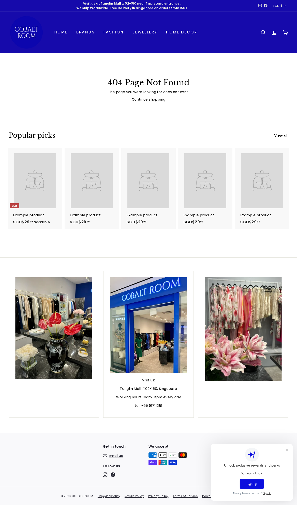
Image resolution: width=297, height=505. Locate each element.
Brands (85, 32)
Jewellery (145, 32)
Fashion (113, 32)
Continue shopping (148, 99)
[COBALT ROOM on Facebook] (113, 474)
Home (61, 32)
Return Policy (134, 496)
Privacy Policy (158, 496)
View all (281, 135)
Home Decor (181, 32)
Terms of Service (185, 496)
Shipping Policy (109, 496)
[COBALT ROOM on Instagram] (105, 474)
